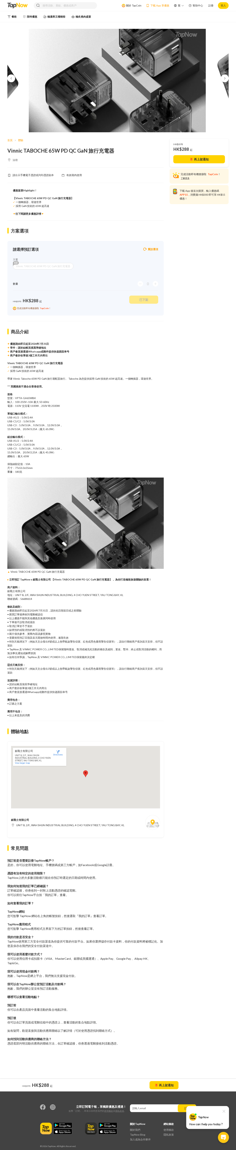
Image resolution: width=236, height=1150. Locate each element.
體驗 (20, 140)
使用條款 (108, 1111)
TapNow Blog (137, 1134)
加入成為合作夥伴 (140, 1139)
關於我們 (135, 1129)
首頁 (10, 140)
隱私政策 (119, 1111)
